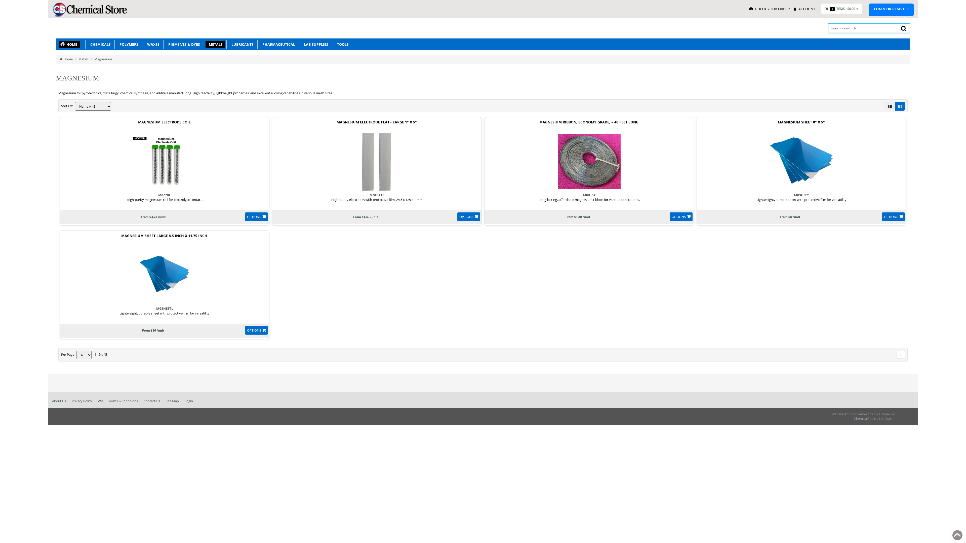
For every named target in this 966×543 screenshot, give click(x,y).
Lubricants (241, 44)
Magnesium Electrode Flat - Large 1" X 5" (377, 122)
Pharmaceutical (277, 44)
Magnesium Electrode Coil (164, 122)
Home (71, 44)
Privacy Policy (82, 401)
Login (189, 401)
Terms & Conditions (123, 401)
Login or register (891, 9)
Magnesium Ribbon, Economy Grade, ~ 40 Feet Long (588, 122)
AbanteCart (905, 414)
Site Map (172, 401)
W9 (100, 401)
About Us (59, 401)
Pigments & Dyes (183, 44)
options (254, 216)
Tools (342, 44)
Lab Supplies (315, 44)
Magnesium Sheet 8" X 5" (801, 122)
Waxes (152, 44)
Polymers (127, 44)
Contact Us (152, 401)
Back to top (957, 535)
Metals (215, 44)
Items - (843, 8)
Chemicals (99, 44)
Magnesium (103, 59)
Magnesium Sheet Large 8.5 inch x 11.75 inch (164, 236)
